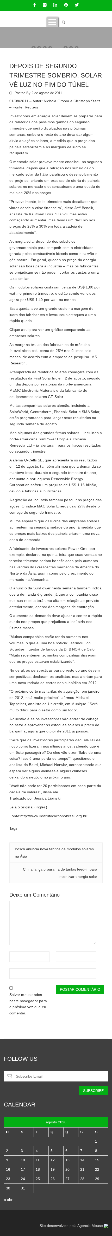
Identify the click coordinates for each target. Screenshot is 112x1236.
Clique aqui (18, 329)
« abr (8, 1200)
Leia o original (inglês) (28, 807)
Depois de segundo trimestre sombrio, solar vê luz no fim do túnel (55, 75)
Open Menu (52, 22)
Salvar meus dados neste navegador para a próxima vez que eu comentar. (28, 1004)
